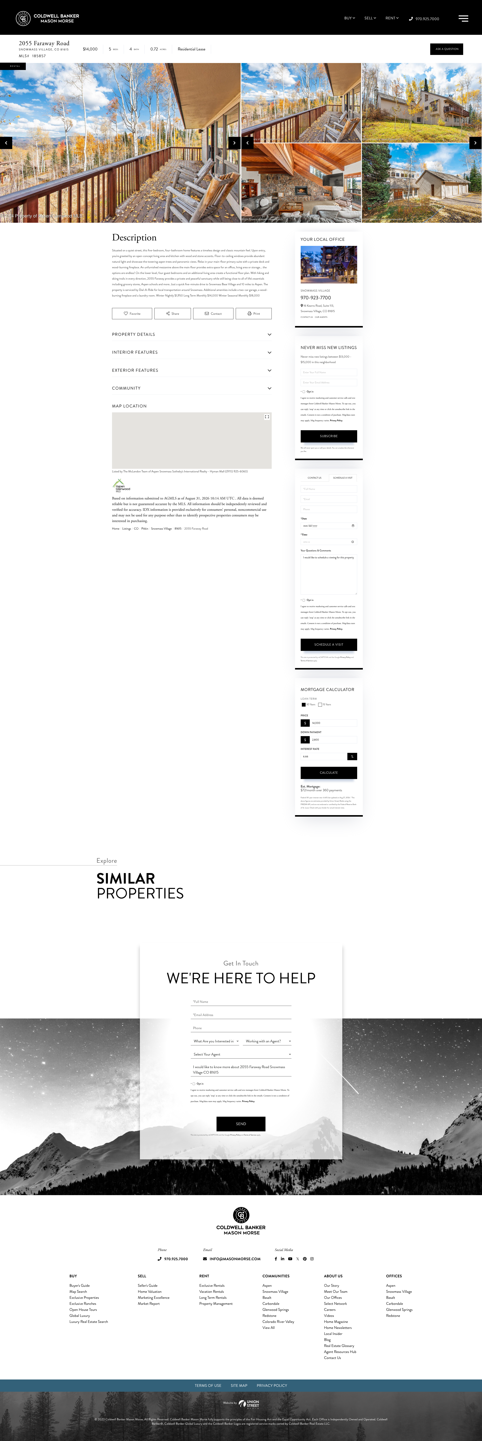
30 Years (310, 704)
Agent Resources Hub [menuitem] (340, 1351)
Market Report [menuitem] (149, 1303)
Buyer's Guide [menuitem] (79, 1285)
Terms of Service (307, 660)
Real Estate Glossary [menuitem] (339, 1345)
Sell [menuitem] (369, 18)
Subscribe (329, 436)
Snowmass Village (161, 529)
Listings (126, 529)
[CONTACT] (446, 49)
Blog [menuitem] (327, 1339)
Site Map (239, 1385)
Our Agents (321, 317)
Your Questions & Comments (316, 551)
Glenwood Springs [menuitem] (275, 1309)
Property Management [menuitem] (216, 1303)
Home (115, 529)
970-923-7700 (316, 297)
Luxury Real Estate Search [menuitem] (88, 1321)
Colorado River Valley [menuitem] (278, 1321)
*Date (304, 518)
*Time (304, 534)
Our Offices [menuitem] (333, 1297)
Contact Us (307, 317)
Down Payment (311, 732)
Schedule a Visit (342, 478)
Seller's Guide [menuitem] (147, 1285)
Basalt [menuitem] (266, 1297)
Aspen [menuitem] (267, 1285)
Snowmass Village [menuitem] (275, 1291)
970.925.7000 (427, 19)
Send (241, 1124)
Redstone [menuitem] (269, 1315)
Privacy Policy (336, 420)
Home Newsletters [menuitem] (338, 1327)
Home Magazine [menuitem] (336, 1321)
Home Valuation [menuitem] (150, 1291)
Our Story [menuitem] (331, 1285)
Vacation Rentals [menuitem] (211, 1291)
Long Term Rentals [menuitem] (213, 1297)
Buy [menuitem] (348, 18)
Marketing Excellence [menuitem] (153, 1297)
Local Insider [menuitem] (333, 1333)
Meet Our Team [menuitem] (336, 1291)
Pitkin (144, 529)
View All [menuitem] (268, 1327)
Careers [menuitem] (330, 1309)
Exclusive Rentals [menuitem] (212, 1285)
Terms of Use (208, 1385)
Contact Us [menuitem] (332, 1357)
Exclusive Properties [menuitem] (84, 1297)
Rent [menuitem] (390, 18)
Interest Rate (310, 749)
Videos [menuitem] (329, 1315)
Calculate (329, 773)
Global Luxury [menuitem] (79, 1315)
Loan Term (309, 699)
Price (304, 715)
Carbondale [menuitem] (270, 1303)
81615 (178, 529)
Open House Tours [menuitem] (83, 1309)
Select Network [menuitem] (335, 1303)
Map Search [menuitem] (78, 1291)
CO (136, 529)
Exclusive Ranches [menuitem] (82, 1303)
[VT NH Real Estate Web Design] (241, 1404)
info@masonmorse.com (235, 1259)
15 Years (327, 704)
